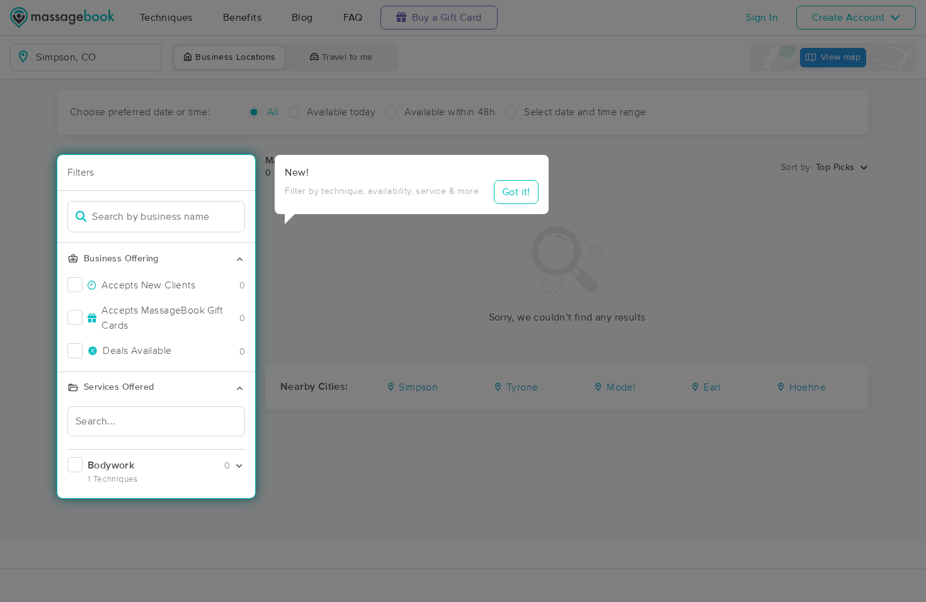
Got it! (516, 192)
